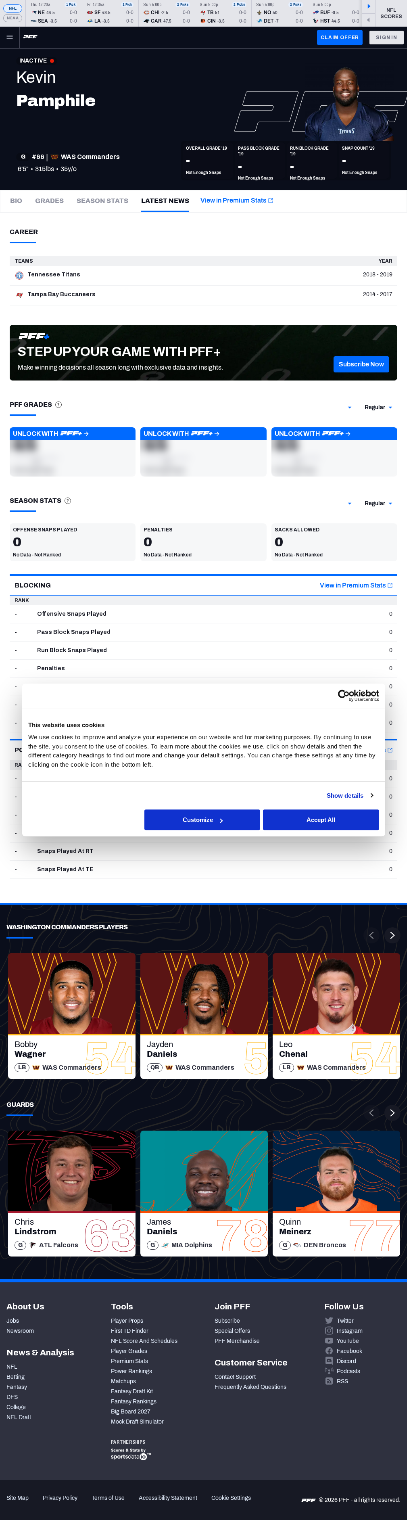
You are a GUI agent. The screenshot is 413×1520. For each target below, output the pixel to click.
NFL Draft (18, 1417)
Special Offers (232, 1331)
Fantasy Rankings (133, 1402)
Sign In (386, 37)
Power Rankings (131, 1371)
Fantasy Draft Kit (132, 1391)
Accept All (321, 819)
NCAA (13, 18)
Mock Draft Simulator (137, 1422)
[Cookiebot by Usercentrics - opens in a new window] (344, 696)
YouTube (348, 1341)
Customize (198, 819)
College (16, 1407)
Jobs (12, 1321)
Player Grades (129, 1351)
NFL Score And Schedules (144, 1341)
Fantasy (16, 1387)
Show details (345, 795)
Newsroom (20, 1331)
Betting (15, 1377)
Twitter (345, 1321)
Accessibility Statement (168, 1498)
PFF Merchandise (237, 1341)
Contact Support (235, 1377)
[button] (361, 364)
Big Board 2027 (130, 1412)
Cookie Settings (231, 1498)
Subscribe (227, 1321)
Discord (346, 1361)
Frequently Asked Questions (250, 1387)
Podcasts (348, 1371)
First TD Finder (129, 1331)
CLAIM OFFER (340, 37)
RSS (342, 1381)
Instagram (350, 1331)
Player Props (127, 1321)
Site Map (17, 1498)
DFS (12, 1397)
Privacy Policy (60, 1498)
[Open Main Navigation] (9, 37)
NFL (13, 8)
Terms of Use (108, 1498)
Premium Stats (129, 1361)
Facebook (349, 1351)
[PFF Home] (30, 37)
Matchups (123, 1381)
